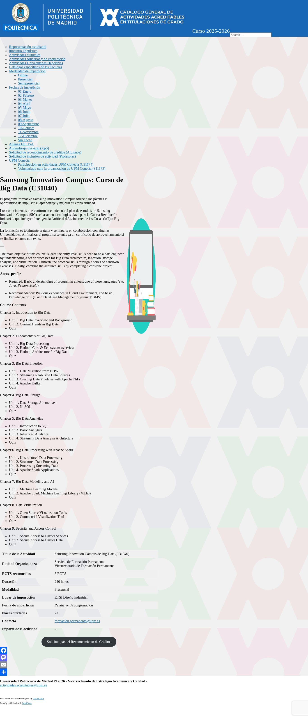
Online (23, 75)
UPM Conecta (19, 160)
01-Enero (24, 91)
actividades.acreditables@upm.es (23, 685)
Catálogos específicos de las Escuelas (35, 67)
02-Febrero (26, 95)
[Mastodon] (79, 657)
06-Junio (24, 112)
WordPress (27, 703)
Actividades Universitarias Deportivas (36, 63)
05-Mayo (24, 108)
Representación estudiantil (27, 47)
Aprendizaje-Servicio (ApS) (29, 148)
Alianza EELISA (21, 144)
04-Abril (24, 103)
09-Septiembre (28, 124)
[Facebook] (79, 650)
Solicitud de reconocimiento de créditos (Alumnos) (45, 152)
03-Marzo (25, 99)
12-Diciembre (28, 136)
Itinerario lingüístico (23, 51)
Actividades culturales (24, 55)
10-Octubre (26, 128)
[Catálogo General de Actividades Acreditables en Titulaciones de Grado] (93, 30)
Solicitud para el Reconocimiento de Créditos (79, 642)
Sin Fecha (25, 140)
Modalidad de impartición (27, 71)
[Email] (79, 664)
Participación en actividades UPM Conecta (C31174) (55, 164)
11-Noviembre (28, 132)
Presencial (25, 79)
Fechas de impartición (24, 87)
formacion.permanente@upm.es (77, 621)
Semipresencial (28, 83)
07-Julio (24, 116)
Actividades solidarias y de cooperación (37, 59)
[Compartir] (79, 672)
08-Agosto (25, 120)
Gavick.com (38, 698)
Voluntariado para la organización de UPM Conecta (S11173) (61, 168)
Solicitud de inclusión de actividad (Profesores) (42, 156)
